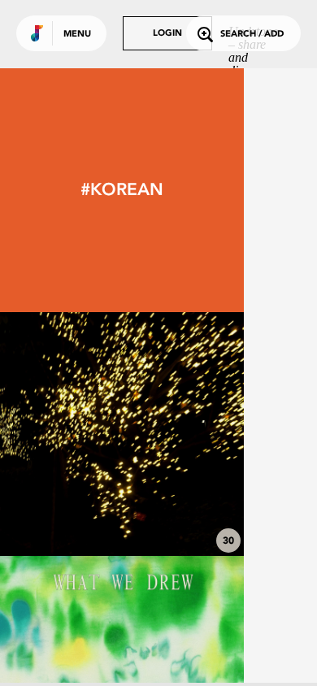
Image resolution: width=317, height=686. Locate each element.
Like (71, 434)
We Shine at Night (122, 511)
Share (172, 434)
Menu (77, 34)
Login (167, 33)
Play (122, 434)
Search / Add (252, 34)
